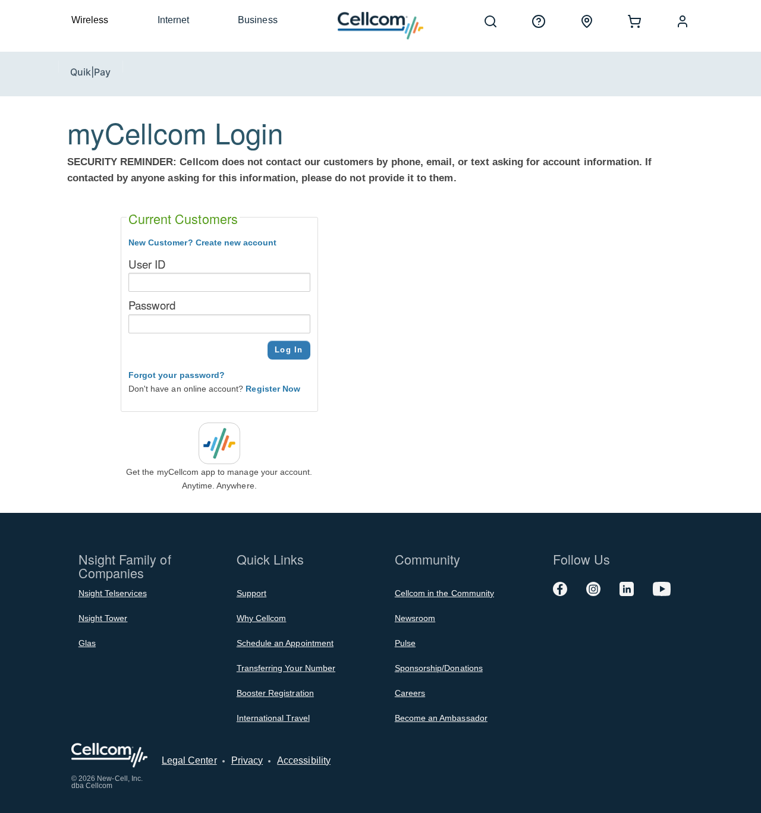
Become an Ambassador (441, 718)
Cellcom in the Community (444, 593)
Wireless (89, 20)
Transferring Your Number (286, 668)
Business (257, 20)
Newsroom (415, 618)
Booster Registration (275, 693)
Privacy (247, 760)
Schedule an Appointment (285, 643)
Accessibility (304, 760)
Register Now (273, 388)
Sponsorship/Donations (439, 668)
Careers (410, 693)
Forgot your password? (176, 375)
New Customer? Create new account (202, 242)
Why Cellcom (262, 618)
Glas (87, 643)
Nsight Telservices (112, 593)
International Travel (273, 718)
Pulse (405, 643)
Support (251, 593)
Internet (173, 20)
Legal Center (189, 760)
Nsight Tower (103, 618)
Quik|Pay (90, 72)
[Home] (381, 26)
